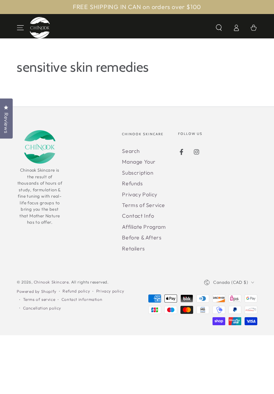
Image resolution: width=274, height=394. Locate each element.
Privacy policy (110, 290)
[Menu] (20, 27)
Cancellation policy (42, 308)
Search (131, 151)
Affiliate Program (144, 226)
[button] (219, 27)
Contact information (81, 299)
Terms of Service (143, 205)
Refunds (132, 183)
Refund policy (76, 290)
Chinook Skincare (51, 281)
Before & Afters (141, 237)
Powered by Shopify (36, 291)
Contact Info (138, 215)
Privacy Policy (139, 194)
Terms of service (39, 299)
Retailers (133, 248)
